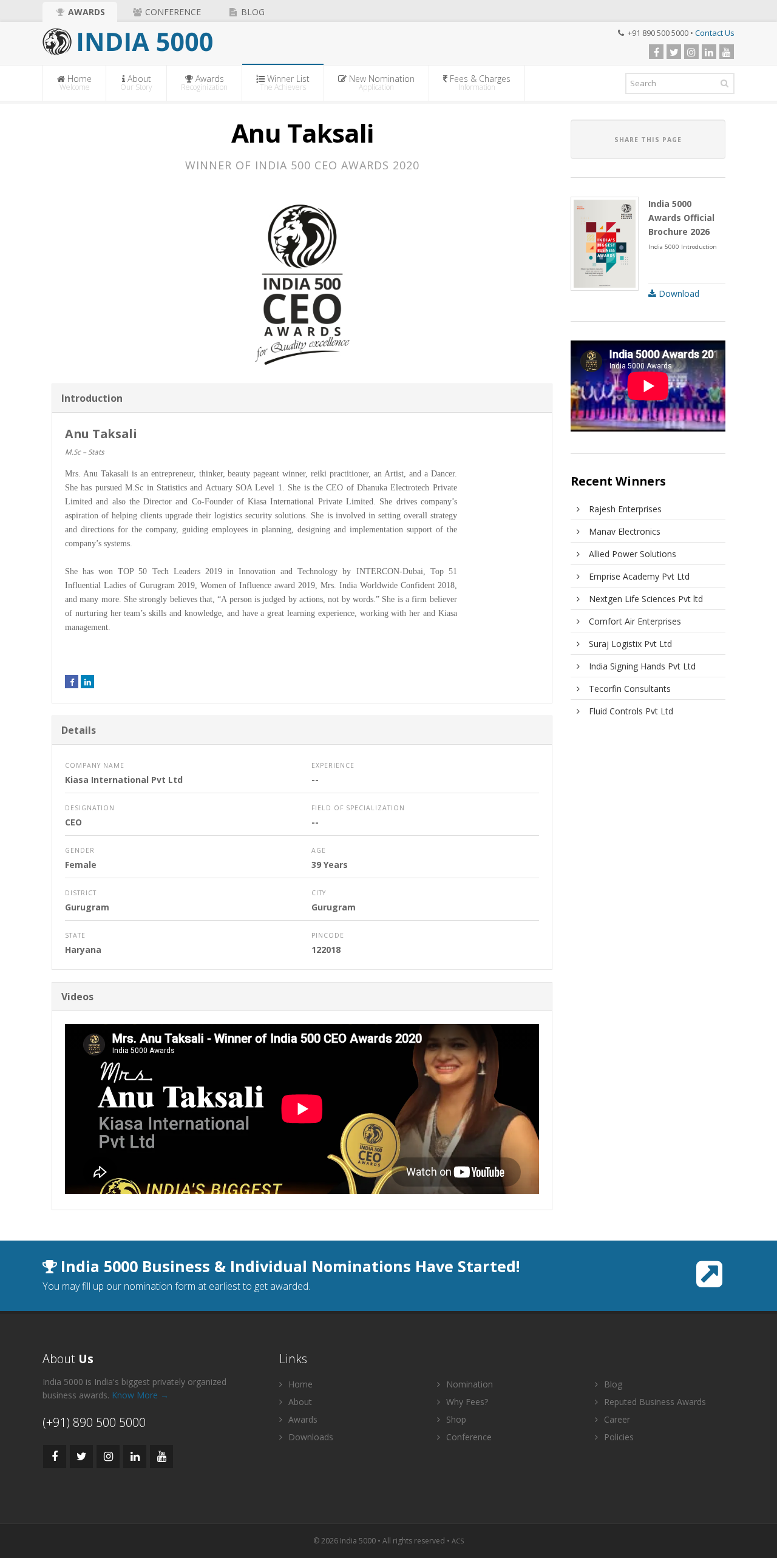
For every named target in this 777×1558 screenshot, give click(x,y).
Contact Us (715, 32)
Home (75, 82)
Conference (172, 12)
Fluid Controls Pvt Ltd (631, 711)
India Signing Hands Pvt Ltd (642, 666)
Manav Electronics (624, 531)
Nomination (468, 1384)
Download (677, 293)
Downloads (309, 1437)
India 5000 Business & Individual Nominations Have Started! (290, 1266)
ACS (458, 1540)
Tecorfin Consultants (630, 688)
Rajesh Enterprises (625, 509)
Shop (455, 1419)
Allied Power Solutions (632, 554)
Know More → (140, 1395)
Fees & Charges (479, 82)
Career (616, 1419)
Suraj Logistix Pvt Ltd (630, 643)
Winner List (285, 82)
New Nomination (381, 82)
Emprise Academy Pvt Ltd (639, 576)
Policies (618, 1437)
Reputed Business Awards (654, 1401)
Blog (252, 12)
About (136, 82)
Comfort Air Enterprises (635, 621)
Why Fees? (466, 1401)
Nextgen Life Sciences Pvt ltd (646, 599)
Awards (85, 12)
